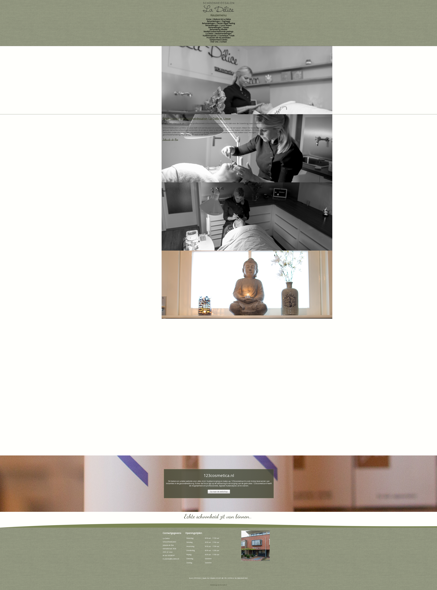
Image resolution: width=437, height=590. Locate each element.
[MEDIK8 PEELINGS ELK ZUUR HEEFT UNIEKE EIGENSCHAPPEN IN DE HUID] (183, 309)
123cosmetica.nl (219, 475)
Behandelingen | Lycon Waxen (218, 25)
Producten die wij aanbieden (219, 37)
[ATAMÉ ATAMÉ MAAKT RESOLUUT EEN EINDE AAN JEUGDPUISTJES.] (183, 241)
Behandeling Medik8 (218, 29)
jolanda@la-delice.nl (171, 559)
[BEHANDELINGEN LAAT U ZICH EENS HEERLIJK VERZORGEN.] (181, 377)
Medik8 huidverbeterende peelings (218, 31)
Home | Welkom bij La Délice (218, 19)
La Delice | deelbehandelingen (218, 33)
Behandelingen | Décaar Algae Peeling (218, 23)
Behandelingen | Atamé (218, 27)
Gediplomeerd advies (218, 39)
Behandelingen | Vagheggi (218, 21)
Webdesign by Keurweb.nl (218, 585)
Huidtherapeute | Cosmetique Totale (218, 35)
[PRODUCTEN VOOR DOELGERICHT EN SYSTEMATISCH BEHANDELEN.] (183, 411)
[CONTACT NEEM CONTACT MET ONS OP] (183, 445)
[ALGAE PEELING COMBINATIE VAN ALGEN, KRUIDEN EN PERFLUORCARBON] (183, 207)
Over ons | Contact (218, 41)
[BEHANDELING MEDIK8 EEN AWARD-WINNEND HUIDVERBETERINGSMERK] (181, 275)
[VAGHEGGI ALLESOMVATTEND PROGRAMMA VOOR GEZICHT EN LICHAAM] (181, 173)
